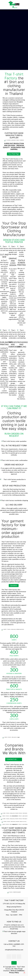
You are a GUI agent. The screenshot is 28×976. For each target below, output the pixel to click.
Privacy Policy (14, 972)
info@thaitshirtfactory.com (14, 950)
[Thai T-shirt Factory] (14, 3)
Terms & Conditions (17, 970)
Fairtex (5, 166)
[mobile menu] (26, 3)
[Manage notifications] (24, 972)
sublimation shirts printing (4, 354)
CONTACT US (14, 941)
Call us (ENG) (8, 944)
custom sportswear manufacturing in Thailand (12, 578)
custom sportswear (4, 392)
